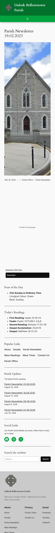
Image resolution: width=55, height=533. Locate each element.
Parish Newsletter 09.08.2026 (19, 401)
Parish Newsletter (43, 180)
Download (11, 275)
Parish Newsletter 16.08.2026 (19, 393)
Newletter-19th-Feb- (14, 270)
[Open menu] (27, 18)
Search (46, 459)
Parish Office (27, 180)
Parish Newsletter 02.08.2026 (19, 410)
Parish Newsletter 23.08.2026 (19, 384)
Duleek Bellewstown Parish (17, 491)
